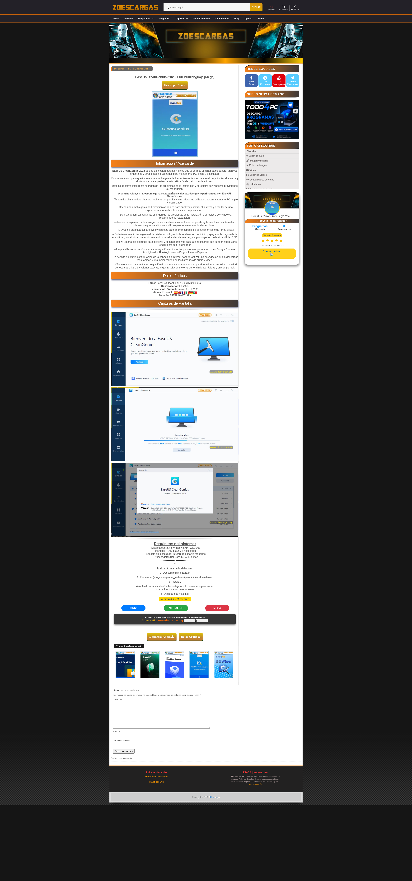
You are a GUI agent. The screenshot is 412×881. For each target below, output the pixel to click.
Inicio (116, 18)
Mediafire (176, 608)
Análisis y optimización (137, 69)
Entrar (261, 18)
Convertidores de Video (261, 179)
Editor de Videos (258, 174)
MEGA (217, 608)
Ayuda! (248, 18)
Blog (236, 18)
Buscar (256, 7)
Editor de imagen (257, 165)
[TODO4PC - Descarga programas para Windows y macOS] (272, 119)
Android (128, 18)
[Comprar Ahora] (272, 255)
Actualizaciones (201, 18)
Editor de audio (256, 155)
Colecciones (222, 18)
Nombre (117, 731)
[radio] (263, 241)
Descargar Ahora (174, 85)
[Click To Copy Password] (196, 620)
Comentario (118, 699)
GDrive (133, 608)
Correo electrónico (121, 741)
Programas (119, 69)
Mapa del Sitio (156, 781)
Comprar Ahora (272, 251)
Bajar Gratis (189, 636)
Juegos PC (164, 18)
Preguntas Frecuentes (156, 776)
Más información (255, 784)
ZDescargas (214, 797)
